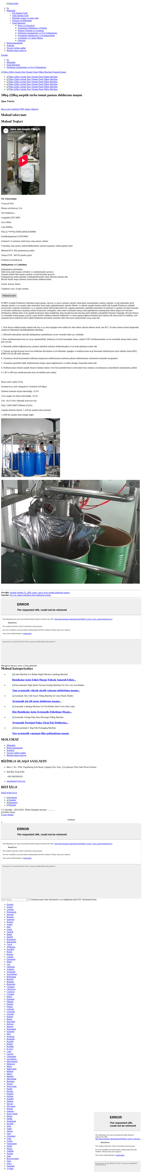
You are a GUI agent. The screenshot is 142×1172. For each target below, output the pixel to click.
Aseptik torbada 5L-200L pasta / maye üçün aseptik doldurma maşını (39, 592)
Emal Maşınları (19, 23)
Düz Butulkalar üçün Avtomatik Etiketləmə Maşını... (42, 711)
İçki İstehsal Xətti (19, 13)
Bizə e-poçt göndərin (10, 109)
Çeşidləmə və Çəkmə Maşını (30, 38)
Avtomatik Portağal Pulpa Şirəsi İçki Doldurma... (40, 722)
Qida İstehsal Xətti (20, 15)
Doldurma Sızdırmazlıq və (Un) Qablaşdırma (37, 33)
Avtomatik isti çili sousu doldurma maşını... (36, 701)
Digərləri (22, 40)
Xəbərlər (10, 45)
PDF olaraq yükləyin (29, 109)
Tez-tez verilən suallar (16, 48)
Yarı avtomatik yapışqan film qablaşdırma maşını (40, 733)
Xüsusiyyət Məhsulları (22, 20)
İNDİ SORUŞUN (9, 793)
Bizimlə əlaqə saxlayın (16, 50)
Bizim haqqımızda (15, 43)
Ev (8, 8)
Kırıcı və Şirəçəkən (26, 25)
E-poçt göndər (7, 814)
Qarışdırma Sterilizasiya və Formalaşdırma (36, 35)
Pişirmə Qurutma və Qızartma (31, 30)
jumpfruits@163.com (16, 781)
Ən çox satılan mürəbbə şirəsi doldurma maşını (30, 595)
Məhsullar (11, 10)
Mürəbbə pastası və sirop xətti (25, 18)
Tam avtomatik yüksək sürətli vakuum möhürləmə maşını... (46, 690)
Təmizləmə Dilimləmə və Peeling (32, 28)
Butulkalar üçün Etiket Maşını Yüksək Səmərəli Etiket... (44, 679)
